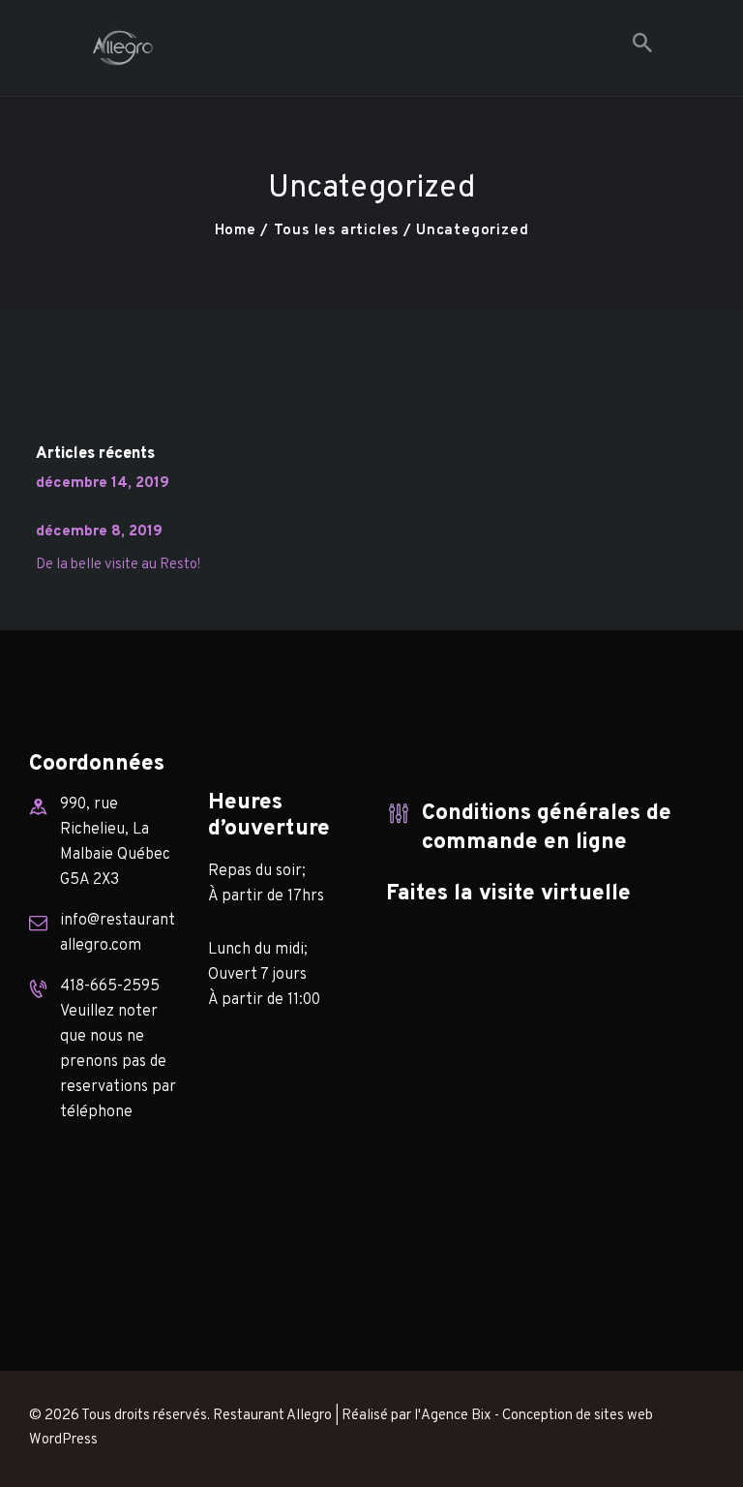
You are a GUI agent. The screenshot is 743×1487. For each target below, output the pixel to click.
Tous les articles (337, 231)
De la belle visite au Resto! (118, 565)
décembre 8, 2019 (99, 532)
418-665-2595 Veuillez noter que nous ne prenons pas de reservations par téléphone (118, 1049)
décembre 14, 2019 (102, 483)
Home (235, 231)
